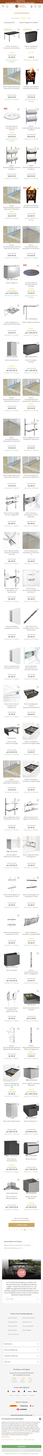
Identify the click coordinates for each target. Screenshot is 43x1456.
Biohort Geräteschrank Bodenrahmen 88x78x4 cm (31, 476)
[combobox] (19, 1230)
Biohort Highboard (11, 283)
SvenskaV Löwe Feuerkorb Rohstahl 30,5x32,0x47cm (31, 87)
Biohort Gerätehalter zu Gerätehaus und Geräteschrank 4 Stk (12, 1009)
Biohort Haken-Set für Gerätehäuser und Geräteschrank (11, 590)
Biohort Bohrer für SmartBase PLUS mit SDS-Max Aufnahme (31, 628)
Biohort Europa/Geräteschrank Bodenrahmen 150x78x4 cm (31, 399)
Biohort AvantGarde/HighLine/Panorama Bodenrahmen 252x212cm (11, 246)
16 (30, 1230)
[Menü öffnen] (3, 6)
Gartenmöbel (12, 1318)
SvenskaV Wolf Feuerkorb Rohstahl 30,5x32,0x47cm (31, 206)
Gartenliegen (27, 1330)
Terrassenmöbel (28, 1326)
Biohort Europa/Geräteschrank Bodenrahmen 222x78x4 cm (11, 781)
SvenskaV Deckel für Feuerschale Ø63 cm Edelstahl (12, 127)
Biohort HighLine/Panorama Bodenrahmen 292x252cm (11, 87)
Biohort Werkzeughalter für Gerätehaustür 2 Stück (12, 895)
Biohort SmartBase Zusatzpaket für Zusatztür (11, 627)
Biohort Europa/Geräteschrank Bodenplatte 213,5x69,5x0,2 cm (11, 439)
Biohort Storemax (31, 1159)
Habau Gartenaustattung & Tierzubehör (17, 1245)
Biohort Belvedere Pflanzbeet (31, 1197)
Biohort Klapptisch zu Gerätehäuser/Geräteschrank (11, 323)
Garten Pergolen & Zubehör (29, 22)
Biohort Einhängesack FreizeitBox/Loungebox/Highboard (31, 780)
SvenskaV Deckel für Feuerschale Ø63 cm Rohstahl (31, 284)
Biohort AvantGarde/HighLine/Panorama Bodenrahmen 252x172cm (11, 399)
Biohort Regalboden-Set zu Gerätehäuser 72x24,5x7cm (12, 818)
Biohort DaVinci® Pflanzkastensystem (12, 1197)
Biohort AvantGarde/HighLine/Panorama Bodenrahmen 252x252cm (11, 207)
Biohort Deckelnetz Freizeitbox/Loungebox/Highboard (31, 933)
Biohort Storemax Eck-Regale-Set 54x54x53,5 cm (31, 818)
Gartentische (27, 1322)
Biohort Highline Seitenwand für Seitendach (12, 855)
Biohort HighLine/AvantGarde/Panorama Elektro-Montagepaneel (31, 1047)
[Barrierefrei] (31, 6)
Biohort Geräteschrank (11, 360)
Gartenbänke (12, 1330)
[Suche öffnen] (7, 6)
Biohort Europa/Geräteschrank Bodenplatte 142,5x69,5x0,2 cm (31, 246)
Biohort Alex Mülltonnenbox (11, 1121)
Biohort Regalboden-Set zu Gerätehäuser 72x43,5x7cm (31, 438)
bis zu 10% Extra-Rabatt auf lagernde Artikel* (20, 2)
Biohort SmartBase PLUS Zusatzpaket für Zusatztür (11, 667)
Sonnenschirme (13, 1334)
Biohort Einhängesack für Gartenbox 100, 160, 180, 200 (11, 1085)
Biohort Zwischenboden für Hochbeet (31, 1008)
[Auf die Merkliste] (18, 29)
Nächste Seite (22, 1225)
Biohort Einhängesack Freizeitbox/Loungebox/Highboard (31, 742)
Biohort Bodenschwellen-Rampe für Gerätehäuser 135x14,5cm (11, 552)
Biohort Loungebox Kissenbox (31, 361)
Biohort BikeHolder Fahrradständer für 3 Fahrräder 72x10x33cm (31, 667)
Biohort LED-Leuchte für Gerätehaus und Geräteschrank (11, 705)
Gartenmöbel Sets (29, 1318)
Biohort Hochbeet (11, 970)
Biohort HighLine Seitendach (31, 322)
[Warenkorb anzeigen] (40, 6)
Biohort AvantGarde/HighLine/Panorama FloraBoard (31, 127)
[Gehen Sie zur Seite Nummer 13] (9, 1230)
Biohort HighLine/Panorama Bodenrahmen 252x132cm (11, 476)
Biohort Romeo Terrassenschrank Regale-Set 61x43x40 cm (31, 590)
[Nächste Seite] (33, 1230)
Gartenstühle (12, 1326)
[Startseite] (20, 7)
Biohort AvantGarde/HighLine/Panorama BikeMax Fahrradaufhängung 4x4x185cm (11, 1047)
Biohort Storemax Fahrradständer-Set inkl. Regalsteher (31, 514)
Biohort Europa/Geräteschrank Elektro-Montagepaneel (31, 971)
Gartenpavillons (9, 22)
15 (27, 1230)
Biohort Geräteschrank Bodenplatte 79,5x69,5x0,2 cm (31, 552)
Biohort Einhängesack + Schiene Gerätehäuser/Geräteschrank (31, 705)
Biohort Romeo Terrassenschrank (12, 1159)
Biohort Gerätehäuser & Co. (13, 1248)
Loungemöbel (12, 1322)
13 (21, 1230)
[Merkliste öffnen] (35, 6)
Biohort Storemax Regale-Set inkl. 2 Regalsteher (12, 514)
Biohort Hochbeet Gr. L (31, 1121)
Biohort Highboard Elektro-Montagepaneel (31, 855)
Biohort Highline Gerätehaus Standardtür (31, 1084)
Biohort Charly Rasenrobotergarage (12, 742)
